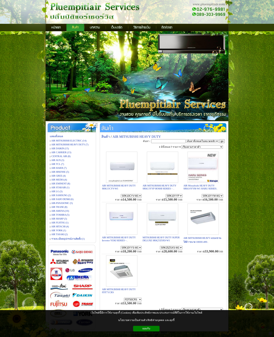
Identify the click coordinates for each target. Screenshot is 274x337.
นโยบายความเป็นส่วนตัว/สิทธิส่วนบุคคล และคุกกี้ (146, 320)
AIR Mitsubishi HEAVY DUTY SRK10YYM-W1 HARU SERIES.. (200, 187)
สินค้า (107, 128)
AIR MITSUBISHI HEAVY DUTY (137, 136)
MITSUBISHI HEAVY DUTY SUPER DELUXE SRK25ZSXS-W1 (161, 239)
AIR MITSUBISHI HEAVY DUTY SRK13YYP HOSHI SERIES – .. (159, 187)
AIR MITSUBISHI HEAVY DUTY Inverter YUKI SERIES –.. (119, 239)
